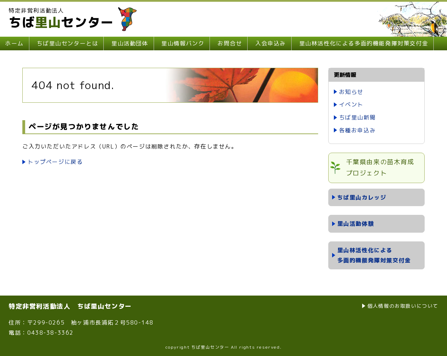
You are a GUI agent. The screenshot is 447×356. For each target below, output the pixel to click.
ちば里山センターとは (67, 43)
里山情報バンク (182, 43)
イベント (351, 104)
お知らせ (351, 92)
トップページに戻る (55, 162)
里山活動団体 (129, 43)
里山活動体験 (355, 223)
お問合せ (230, 43)
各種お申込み (357, 130)
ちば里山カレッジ (362, 197)
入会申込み (270, 43)
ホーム (14, 43)
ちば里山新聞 (357, 117)
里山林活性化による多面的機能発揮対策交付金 (363, 43)
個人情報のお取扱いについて (402, 306)
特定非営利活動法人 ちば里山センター (70, 306)
